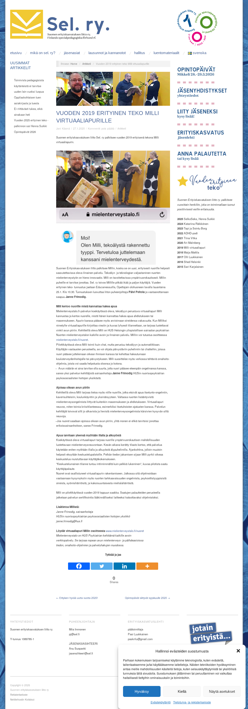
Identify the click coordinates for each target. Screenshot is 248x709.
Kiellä (182, 691)
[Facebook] (79, 564)
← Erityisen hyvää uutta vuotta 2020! (77, 598)
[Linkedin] (124, 564)
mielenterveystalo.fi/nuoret (72, 340)
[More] (147, 564)
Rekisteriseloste (19, 694)
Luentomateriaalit (166, 53)
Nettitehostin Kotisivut (22, 699)
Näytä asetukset (222, 691)
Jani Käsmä (63, 128)
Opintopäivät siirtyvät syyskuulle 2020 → (147, 598)
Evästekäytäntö (161, 702)
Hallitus (139, 53)
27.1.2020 (79, 128)
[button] (238, 650)
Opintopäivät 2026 (25, 132)
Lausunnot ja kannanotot (107, 53)
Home (73, 63)
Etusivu (16, 53)
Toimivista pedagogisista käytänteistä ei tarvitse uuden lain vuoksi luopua (29, 85)
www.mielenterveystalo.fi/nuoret (125, 531)
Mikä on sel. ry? (42, 53)
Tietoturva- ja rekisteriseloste (192, 702)
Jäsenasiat (72, 53)
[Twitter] (102, 564)
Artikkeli (86, 63)
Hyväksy (142, 691)
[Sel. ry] (61, 24)
